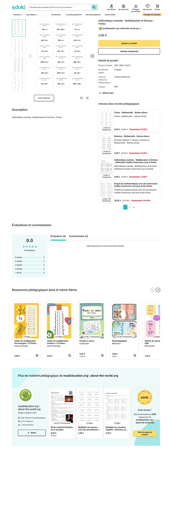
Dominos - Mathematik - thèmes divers (131, 136)
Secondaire (30, 15)
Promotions (56, 15)
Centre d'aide (110, 15)
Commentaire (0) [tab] (78, 236)
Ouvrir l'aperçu (44, 98)
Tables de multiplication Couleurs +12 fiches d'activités (57, 342)
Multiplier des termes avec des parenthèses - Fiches (88, 428)
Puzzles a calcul (86, 341)
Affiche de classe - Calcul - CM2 (157, 342)
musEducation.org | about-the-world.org (120, 28)
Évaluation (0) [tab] (58, 236)
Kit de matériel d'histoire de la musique (62, 428)
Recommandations (93, 15)
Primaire (16, 15)
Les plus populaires (74, 15)
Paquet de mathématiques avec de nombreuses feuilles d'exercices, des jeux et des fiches (136, 184)
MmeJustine (150, 346)
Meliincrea (116, 344)
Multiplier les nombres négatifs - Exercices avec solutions (117, 428)
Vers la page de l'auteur (145, 433)
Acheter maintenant (129, 51)
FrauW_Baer (84, 344)
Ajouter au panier (129, 43)
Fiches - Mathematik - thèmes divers (130, 112)
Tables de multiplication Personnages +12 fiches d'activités (25, 342)
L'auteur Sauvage (21, 346)
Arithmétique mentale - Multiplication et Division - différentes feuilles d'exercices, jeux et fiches (136, 161)
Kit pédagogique (119, 341)
